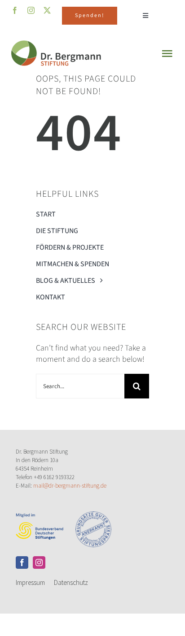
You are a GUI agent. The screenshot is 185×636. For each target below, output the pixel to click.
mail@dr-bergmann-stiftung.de (69, 485)
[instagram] (39, 562)
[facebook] (22, 562)
